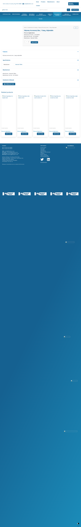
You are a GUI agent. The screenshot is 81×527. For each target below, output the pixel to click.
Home (25, 27)
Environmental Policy (44, 156)
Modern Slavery (43, 154)
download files (9, 84)
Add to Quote (34, 42)
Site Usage (42, 148)
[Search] (68, 10)
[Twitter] (42, 159)
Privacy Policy (43, 147)
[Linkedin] (48, 159)
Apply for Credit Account (45, 152)
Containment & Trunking (32, 27)
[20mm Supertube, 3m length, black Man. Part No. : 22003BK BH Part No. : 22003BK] (8, 108)
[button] (60, 2)
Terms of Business (44, 155)
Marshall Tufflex (18, 64)
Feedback (42, 153)
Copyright (42, 149)
